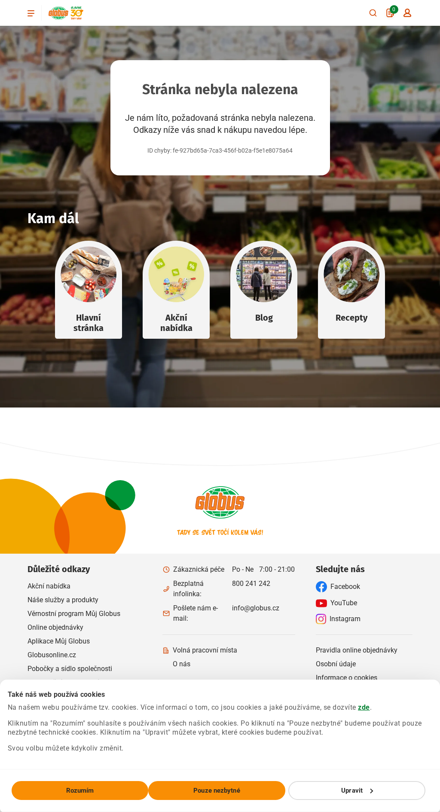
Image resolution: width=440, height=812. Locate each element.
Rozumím (80, 790)
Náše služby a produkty (63, 600)
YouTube (343, 603)
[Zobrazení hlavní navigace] (31, 13)
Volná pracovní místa (205, 650)
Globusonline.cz (52, 655)
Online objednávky (55, 627)
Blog (264, 318)
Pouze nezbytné (216, 790)
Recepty (351, 318)
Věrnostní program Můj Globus (74, 614)
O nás (181, 664)
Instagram (345, 619)
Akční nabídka (176, 323)
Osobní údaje (336, 664)
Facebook (345, 586)
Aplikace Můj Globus (59, 641)
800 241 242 (251, 583)
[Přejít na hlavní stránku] (58, 13)
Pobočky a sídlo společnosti (70, 669)
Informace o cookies (346, 678)
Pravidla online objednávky (356, 650)
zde (364, 707)
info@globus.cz (255, 608)
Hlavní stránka (88, 323)
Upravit (352, 790)
